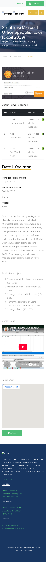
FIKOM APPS (7, 514)
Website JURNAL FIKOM (11, 511)
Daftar (12, 433)
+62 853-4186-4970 (11, 525)
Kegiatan (17, 57)
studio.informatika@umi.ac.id (14, 528)
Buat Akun (36, 3)
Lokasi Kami (7, 479)
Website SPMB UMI (10, 496)
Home (4, 57)
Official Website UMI (10, 490)
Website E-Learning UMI (12, 494)
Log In (20, 3)
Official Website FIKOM (11, 508)
